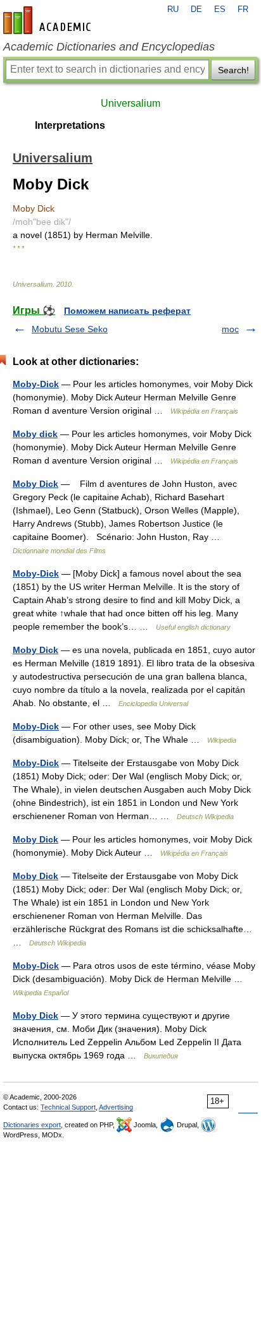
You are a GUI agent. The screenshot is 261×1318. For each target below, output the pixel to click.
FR (243, 9)
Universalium (130, 103)
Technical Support (68, 1107)
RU (173, 9)
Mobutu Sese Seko (70, 329)
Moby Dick (35, 484)
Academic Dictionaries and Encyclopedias (109, 46)
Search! (233, 70)
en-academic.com (48, 20)
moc (230, 329)
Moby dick (35, 434)
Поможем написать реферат (127, 311)
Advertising (116, 1107)
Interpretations (70, 125)
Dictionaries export (32, 1125)
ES (220, 9)
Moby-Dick (36, 384)
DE (196, 9)
